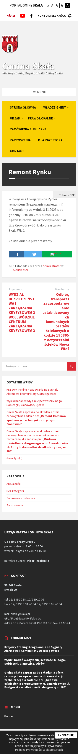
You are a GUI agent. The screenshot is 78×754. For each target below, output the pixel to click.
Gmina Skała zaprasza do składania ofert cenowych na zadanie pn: (36, 418)
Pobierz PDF (66, 195)
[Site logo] (10, 52)
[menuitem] (22, 107)
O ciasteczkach (53, 750)
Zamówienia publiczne (20, 498)
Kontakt (9, 716)
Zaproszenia (14, 505)
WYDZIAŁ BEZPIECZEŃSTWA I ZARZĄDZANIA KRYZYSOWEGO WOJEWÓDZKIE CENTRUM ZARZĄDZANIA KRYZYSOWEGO (22, 312)
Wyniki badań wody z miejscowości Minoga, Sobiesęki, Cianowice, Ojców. (34, 403)
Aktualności (20, 270)
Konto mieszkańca (51, 16)
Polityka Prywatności (28, 750)
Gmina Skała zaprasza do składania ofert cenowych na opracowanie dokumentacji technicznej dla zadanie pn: (37, 441)
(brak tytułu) (14, 458)
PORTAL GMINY (26, 5)
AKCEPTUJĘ (66, 735)
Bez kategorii (15, 491)
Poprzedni (16, 289)
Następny (62, 289)
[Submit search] (71, 366)
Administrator (52, 266)
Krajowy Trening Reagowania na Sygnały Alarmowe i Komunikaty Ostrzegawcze (32, 391)
